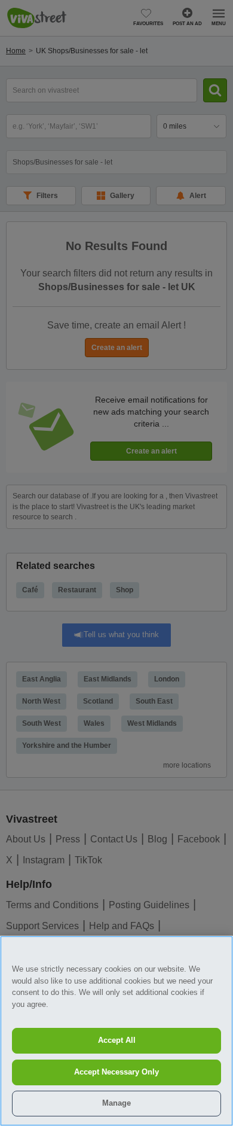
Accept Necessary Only (116, 1071)
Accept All (117, 1040)
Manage (116, 1102)
